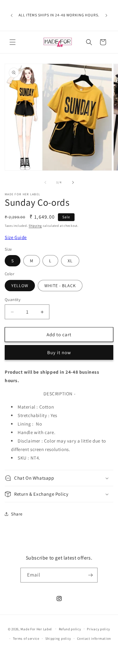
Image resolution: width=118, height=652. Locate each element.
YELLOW (19, 285)
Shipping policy (58, 638)
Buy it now (59, 352)
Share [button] (17, 514)
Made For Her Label (36, 629)
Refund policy (70, 629)
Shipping (35, 226)
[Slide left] (45, 182)
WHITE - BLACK (60, 285)
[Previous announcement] (12, 15)
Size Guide (16, 237)
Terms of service (26, 638)
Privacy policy (98, 629)
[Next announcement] (106, 15)
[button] (13, 42)
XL (70, 261)
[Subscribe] (90, 575)
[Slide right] (73, 182)
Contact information (94, 638)
